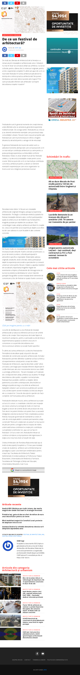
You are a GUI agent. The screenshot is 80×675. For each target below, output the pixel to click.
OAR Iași (18, 48)
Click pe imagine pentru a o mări (16, 325)
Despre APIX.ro (17, 660)
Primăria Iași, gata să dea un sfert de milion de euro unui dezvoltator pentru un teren (23, 515)
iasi (43, 534)
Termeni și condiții (39, 660)
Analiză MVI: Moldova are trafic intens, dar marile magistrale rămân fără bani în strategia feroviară (22, 509)
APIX (45, 670)
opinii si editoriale (15, 536)
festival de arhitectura (32, 534)
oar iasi (5, 536)
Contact (27, 660)
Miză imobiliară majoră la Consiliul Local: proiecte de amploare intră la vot (22, 521)
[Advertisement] (23, 105)
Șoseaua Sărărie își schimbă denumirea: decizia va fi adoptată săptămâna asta (23, 528)
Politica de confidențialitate (57, 660)
